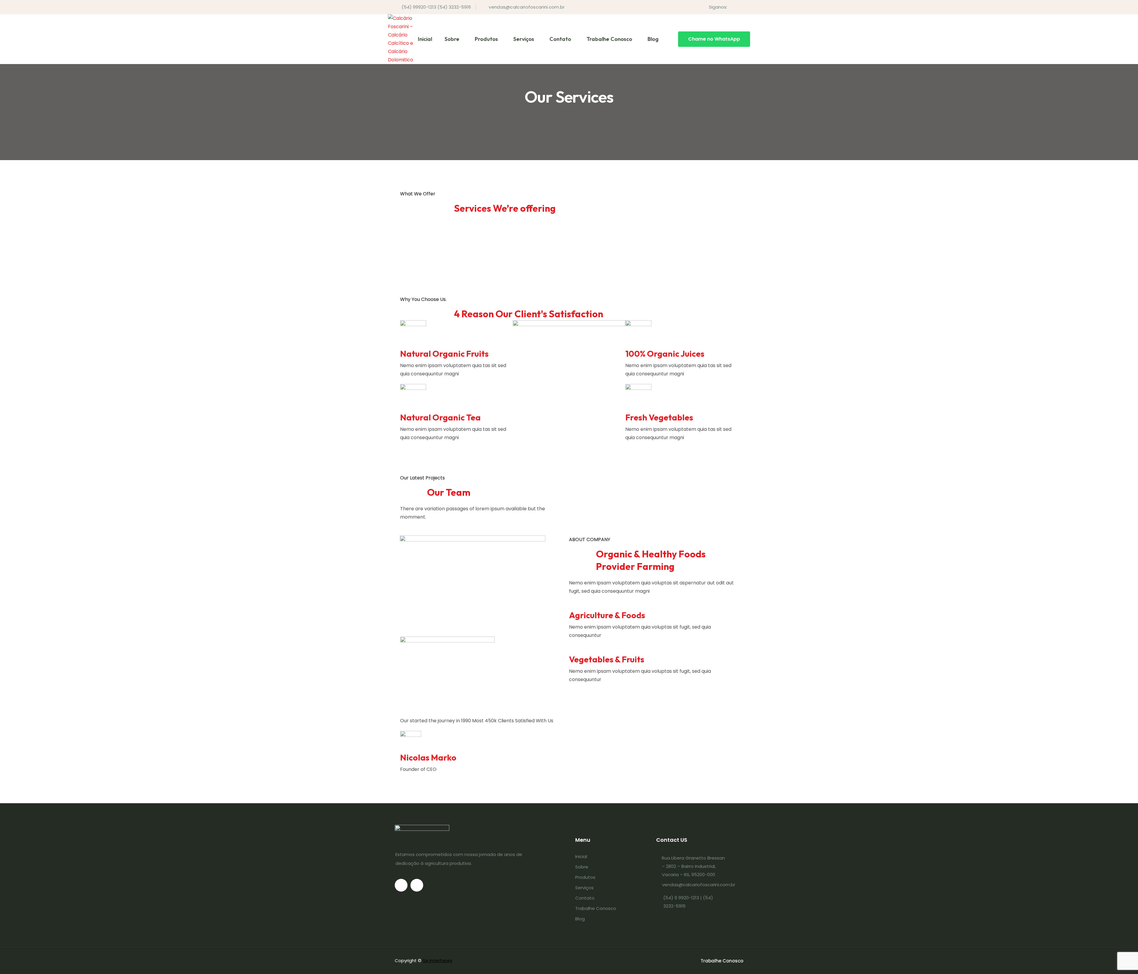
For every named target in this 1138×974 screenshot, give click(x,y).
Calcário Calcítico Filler (438, 285)
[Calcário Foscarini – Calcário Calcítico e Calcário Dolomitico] (400, 39)
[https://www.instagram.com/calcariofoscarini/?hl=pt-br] (416, 885)
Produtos (486, 39)
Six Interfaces (437, 960)
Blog (653, 39)
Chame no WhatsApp (714, 39)
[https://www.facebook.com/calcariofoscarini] (401, 885)
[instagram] (741, 7)
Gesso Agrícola (424, 225)
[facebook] (732, 7)
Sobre (452, 39)
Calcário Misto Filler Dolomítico (452, 245)
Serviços (523, 39)
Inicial (425, 39)
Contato (560, 39)
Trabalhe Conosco (609, 39)
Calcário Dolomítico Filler (442, 265)
